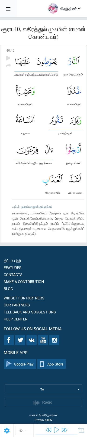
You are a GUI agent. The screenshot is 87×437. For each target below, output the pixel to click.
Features (12, 267)
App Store (55, 364)
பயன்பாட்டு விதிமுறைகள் (43, 415)
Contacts (13, 274)
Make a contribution (24, 281)
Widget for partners (24, 297)
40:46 (10, 50)
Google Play (24, 364)
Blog (8, 288)
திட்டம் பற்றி (12, 260)
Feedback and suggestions (30, 311)
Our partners (17, 304)
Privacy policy (43, 420)
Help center (15, 318)
